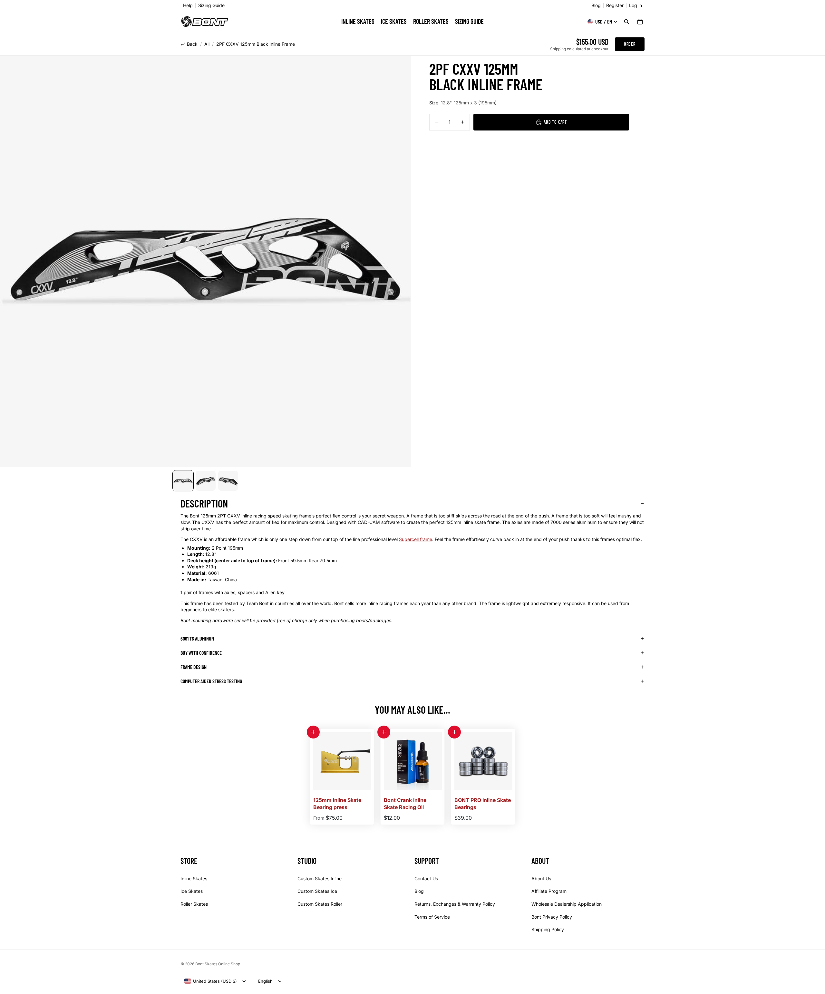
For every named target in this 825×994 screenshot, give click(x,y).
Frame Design (193, 667)
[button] (313, 732)
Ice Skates (191, 891)
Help (188, 5)
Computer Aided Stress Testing (211, 681)
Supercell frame (415, 539)
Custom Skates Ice (317, 891)
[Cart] (640, 21)
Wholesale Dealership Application (566, 904)
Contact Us (426, 878)
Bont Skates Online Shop (217, 963)
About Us (541, 878)
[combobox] (210, 981)
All (206, 44)
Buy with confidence (201, 653)
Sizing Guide (211, 5)
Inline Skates (193, 878)
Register (615, 5)
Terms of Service (432, 917)
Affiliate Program (549, 891)
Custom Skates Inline (319, 878)
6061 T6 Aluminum (197, 638)
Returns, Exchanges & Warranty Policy (454, 904)
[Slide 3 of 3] (228, 481)
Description (204, 503)
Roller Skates (194, 904)
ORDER (630, 44)
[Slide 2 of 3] (206, 481)
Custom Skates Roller (319, 904)
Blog (596, 5)
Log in (635, 5)
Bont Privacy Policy (551, 917)
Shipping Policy (547, 929)
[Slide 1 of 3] (183, 481)
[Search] (626, 21)
